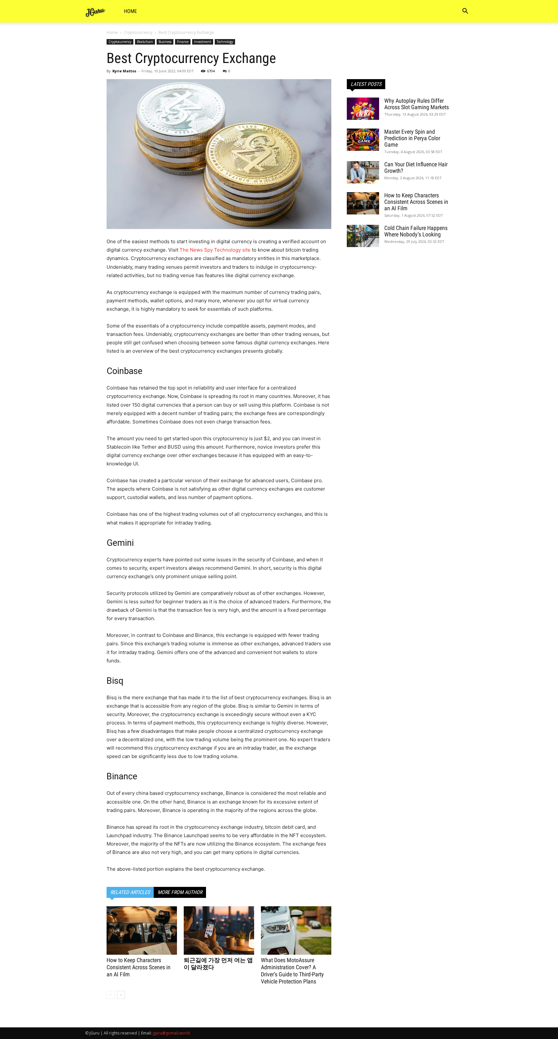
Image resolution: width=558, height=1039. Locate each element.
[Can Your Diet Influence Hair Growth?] (363, 172)
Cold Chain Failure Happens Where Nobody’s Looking (416, 231)
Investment (202, 41)
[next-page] (121, 995)
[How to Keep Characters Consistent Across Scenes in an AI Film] (142, 930)
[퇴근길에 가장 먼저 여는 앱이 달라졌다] (219, 930)
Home (130, 11)
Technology (225, 41)
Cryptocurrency (138, 32)
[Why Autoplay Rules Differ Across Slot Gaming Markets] (363, 109)
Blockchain (145, 41)
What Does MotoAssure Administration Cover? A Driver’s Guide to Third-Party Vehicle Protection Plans (292, 971)
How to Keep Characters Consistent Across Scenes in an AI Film (138, 967)
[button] (465, 12)
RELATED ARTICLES (130, 892)
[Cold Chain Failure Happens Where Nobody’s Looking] (363, 236)
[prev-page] (111, 995)
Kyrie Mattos (124, 70)
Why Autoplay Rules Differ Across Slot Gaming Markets (416, 103)
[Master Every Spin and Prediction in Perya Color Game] (363, 140)
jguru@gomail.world (171, 1033)
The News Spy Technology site (215, 250)
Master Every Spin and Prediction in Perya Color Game (412, 138)
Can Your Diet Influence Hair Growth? (416, 167)
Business (165, 41)
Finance (183, 41)
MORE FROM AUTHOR (180, 892)
